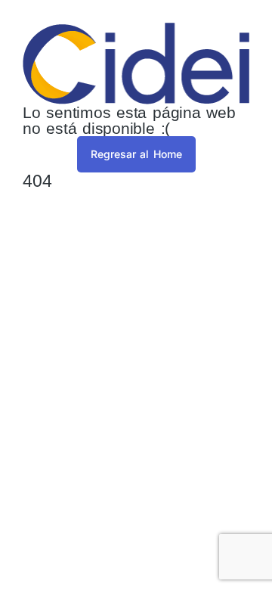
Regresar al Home (136, 154)
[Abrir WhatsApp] (234, 552)
